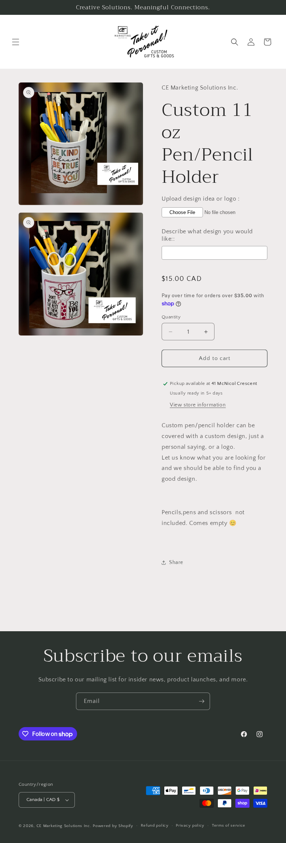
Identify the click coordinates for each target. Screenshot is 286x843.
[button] (15, 42)
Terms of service (228, 825)
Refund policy (155, 825)
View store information (198, 405)
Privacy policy (190, 825)
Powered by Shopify (113, 826)
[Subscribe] (201, 701)
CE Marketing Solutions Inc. (64, 826)
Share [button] (176, 562)
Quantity (171, 317)
